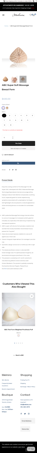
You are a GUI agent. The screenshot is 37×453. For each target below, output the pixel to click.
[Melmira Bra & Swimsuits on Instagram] (29, 413)
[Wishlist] (30, 15)
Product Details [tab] (7, 180)
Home (6, 26)
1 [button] (14, 343)
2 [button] (16, 343)
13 (10, 124)
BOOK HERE (29, 5)
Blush (3, 107)
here (33, 8)
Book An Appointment (8, 389)
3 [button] (18, 343)
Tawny (7, 107)
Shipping (23, 383)
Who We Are (5, 380)
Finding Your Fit (24, 380)
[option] (18, 318)
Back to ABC (19, 355)
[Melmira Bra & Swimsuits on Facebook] (21, 413)
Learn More (21, 447)
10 (21, 119)
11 (27, 119)
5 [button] (22, 343)
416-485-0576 (25, 407)
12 (4, 124)
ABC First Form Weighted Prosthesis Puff (18, 329)
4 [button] (20, 343)
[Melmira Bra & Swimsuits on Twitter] (25, 413)
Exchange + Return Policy (27, 386)
